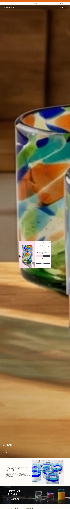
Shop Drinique (46, 256)
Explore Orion (39, 256)
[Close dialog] (49, 242)
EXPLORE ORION (42, 263)
